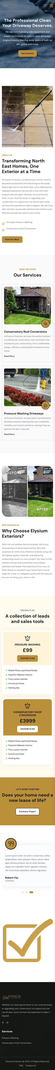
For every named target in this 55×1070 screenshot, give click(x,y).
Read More (9, 356)
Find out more (12, 239)
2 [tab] (27, 892)
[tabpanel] (27, 865)
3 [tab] (31, 892)
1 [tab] (23, 892)
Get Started (27, 53)
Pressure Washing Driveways (23, 413)
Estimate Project (27, 811)
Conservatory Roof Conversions (25, 332)
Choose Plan (27, 658)
